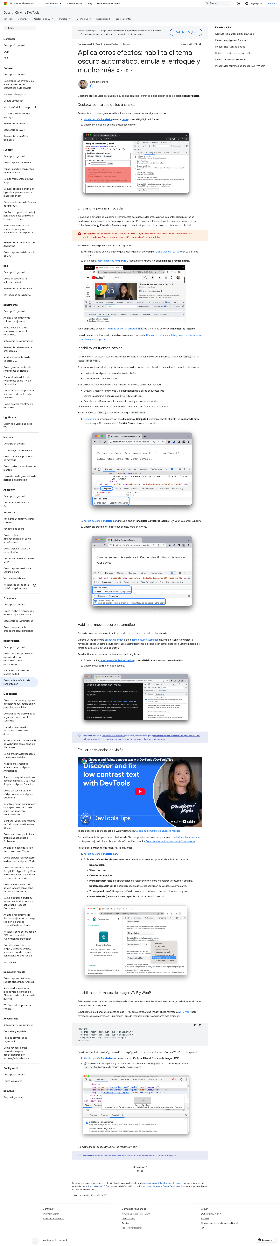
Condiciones (48, 1240)
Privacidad (62, 1240)
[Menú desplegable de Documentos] (61, 3)
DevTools (8, 18)
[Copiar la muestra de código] (200, 1025)
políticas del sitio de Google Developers (162, 1186)
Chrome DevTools (27, 12)
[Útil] (196, 44)
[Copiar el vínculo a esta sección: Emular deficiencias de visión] (126, 750)
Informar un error (51, 1213)
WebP (187, 1012)
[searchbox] (20, 28)
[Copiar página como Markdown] (127, 70)
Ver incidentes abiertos (53, 1218)
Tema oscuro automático (145, 639)
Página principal (85, 44)
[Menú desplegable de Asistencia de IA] (53, 19)
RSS (202, 1227)
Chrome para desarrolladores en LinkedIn (220, 1223)
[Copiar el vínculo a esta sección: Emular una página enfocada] (125, 208)
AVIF (179, 1012)
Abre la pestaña (98, 119)
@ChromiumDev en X (211, 1213)
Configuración (84, 18)
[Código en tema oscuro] (195, 1025)
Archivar (126, 1223)
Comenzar (23, 18)
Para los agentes (123, 18)
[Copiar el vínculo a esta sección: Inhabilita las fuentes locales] (125, 348)
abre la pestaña (112, 260)
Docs (7, 12)
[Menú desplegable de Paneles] (70, 19)
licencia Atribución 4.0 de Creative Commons (161, 1183)
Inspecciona (90, 419)
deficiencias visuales (186, 837)
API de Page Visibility (150, 237)
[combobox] (218, 3)
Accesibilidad (103, 18)
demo (125, 119)
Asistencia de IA (42, 18)
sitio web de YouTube (169, 251)
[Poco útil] (200, 44)
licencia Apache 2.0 (96, 1186)
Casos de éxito (74, 3)
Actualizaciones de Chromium (136, 1213)
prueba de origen (114, 639)
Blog (90, 3)
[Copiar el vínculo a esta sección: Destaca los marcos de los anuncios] (138, 105)
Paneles (63, 18)
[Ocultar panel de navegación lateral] (35, 1241)
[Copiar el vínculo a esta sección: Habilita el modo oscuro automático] (138, 625)
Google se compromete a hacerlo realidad (158, 831)
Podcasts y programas (132, 1227)
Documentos (51, 3)
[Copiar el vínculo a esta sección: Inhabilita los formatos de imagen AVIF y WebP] (154, 993)
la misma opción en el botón (125, 328)
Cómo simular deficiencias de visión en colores (170, 841)
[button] (19, 52)
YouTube (205, 1218)
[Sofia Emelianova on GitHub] (91, 86)
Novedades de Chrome (108, 3)
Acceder (272, 3)
